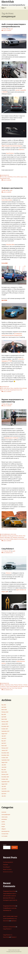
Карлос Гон (2, 390)
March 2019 (4, 709)
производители (5, 175)
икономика (4, 819)
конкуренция (3, 178)
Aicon (2, 176)
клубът (3, 821)
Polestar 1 (8, 573)
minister (20, 535)
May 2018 (4, 714)
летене (3, 824)
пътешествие (5, 833)
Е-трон (25, 176)
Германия (14, 537)
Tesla (7, 686)
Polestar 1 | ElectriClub (9, 926)
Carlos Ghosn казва (7, 200)
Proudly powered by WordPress (14, 951)
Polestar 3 (3, 686)
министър (2, 539)
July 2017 (4, 736)
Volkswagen (7, 537)
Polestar (16, 684)
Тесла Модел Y (6, 867)
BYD (2, 388)
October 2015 (5, 779)
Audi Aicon (21, 149)
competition (10, 176)
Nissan (21, 388)
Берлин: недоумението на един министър (13, 400)
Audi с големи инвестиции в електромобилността (14, 25)
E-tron (14, 176)
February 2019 (5, 712)
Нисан (17, 390)
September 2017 (5, 731)
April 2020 (4, 707)
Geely (11, 684)
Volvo (19, 686)
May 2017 (4, 740)
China (11, 388)
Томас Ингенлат (18, 688)
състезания (4, 836)
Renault (25, 388)
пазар (8, 178)
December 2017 (5, 726)
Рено (21, 390)
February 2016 (5, 774)
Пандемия (5, 864)
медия (3, 826)
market (18, 176)
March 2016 (4, 772)
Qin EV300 (4, 300)
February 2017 (5, 748)
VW (11, 537)
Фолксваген (24, 539)
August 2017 (4, 733)
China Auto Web (10, 244)
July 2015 (4, 786)
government (15, 535)
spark (11, 28)
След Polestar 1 (8, 549)
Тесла (13, 688)
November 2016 (5, 755)
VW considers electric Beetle (9, 529)
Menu (3, 8)
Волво (22, 686)
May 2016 (4, 769)
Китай (7, 390)
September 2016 (5, 760)
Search (4, 845)
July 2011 (4, 796)
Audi (5, 176)
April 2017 (4, 743)
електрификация (5, 534)
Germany (9, 535)
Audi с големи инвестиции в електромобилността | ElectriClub (10, 918)
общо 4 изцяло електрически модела (12, 146)
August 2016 (4, 762)
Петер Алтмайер (9, 539)
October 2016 (5, 757)
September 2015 (5, 781)
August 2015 (4, 784)
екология (4, 812)
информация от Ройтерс (11, 438)
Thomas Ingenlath (13, 686)
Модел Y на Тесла (7, 869)
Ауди (21, 176)
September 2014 (5, 791)
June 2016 (4, 767)
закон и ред (13, 534)
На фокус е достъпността (12, 188)
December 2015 (5, 776)
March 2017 (4, 745)
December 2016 (5, 752)
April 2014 (4, 793)
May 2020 (4, 704)
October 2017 (5, 728)
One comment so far (8, 552)
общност (4, 829)
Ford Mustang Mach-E (8, 862)
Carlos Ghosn (7, 388)
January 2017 (5, 750)
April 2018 (4, 716)
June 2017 (4, 738)
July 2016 (4, 764)
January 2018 (5, 724)
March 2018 (4, 719)
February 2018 (5, 721)
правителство (17, 539)
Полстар (9, 688)
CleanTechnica (10, 153)
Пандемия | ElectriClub (9, 891)
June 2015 (4, 788)
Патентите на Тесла (8, 871)
